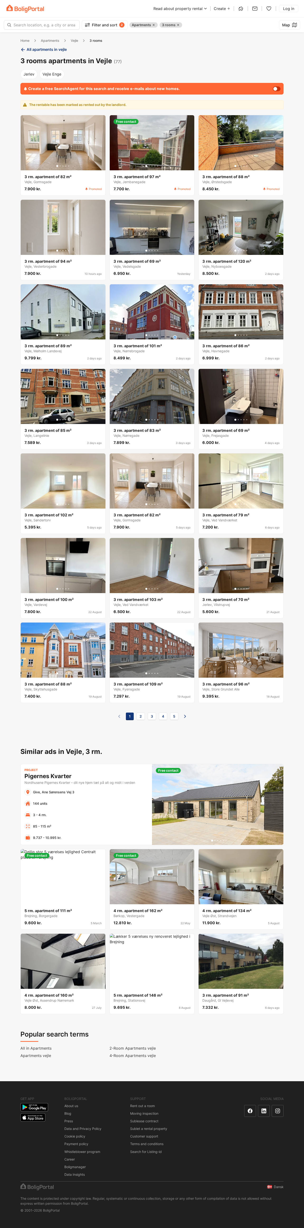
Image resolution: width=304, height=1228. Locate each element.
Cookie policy (74, 1136)
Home (24, 40)
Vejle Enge (52, 74)
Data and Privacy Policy (82, 1129)
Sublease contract (144, 1121)
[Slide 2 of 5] (60, 166)
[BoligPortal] (25, 9)
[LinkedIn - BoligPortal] (264, 1111)
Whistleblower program (82, 1152)
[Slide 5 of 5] (68, 166)
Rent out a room (142, 1106)
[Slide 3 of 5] (63, 166)
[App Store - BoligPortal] (32, 1117)
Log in (288, 8)
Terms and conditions (146, 1144)
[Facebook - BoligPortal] (250, 1111)
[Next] (185, 716)
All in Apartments (36, 1048)
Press (68, 1121)
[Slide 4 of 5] (65, 166)
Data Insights (74, 1174)
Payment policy (76, 1144)
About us (71, 1106)
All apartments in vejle (47, 49)
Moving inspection (144, 1113)
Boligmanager (75, 1167)
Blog (67, 1113)
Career (69, 1159)
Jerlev (29, 74)
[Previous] (119, 716)
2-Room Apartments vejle (132, 1048)
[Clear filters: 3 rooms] (178, 25)
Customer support (144, 1136)
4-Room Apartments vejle (132, 1055)
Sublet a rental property (148, 1129)
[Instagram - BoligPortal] (278, 1111)
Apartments (50, 40)
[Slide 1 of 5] (57, 166)
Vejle (74, 40)
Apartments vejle (35, 1055)
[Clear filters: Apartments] (153, 25)
